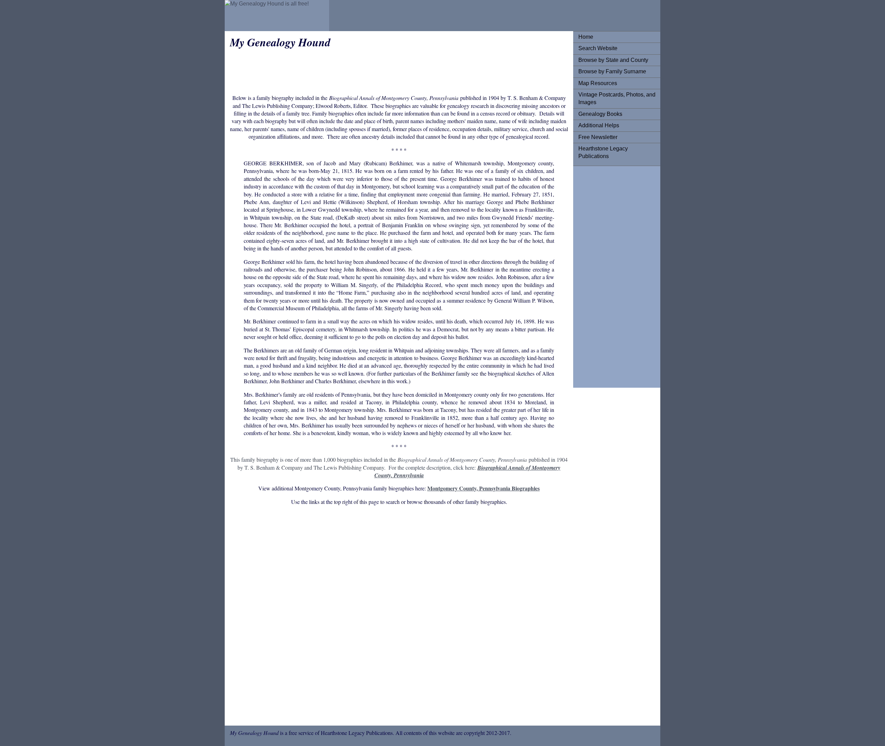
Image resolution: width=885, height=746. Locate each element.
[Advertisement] (606, 275)
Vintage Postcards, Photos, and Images (616, 98)
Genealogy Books (600, 114)
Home (585, 37)
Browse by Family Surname (612, 71)
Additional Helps (598, 125)
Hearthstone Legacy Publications (603, 152)
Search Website (597, 48)
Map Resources (597, 83)
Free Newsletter (597, 137)
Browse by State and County (613, 60)
